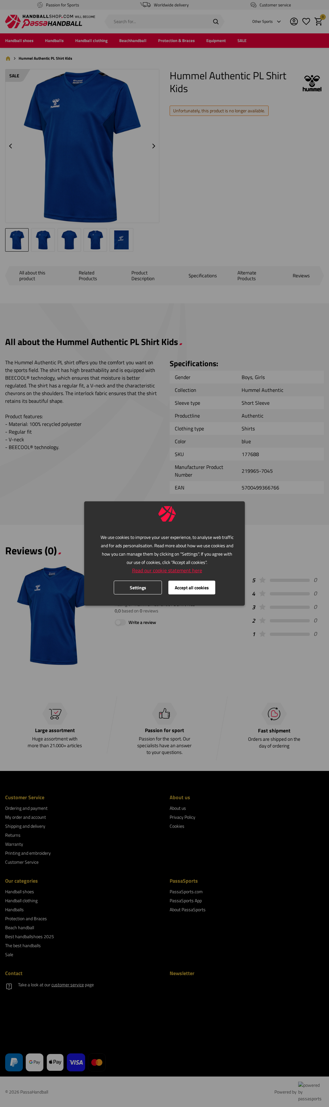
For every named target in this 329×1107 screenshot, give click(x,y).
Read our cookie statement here (167, 570)
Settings (138, 587)
